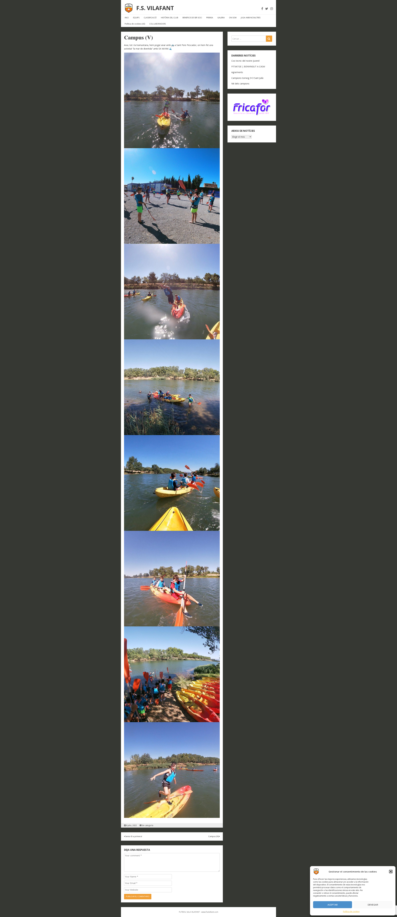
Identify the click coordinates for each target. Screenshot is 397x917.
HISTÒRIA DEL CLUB (169, 17)
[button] (390, 871)
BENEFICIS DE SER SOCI (192, 17)
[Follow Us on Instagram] (271, 9)
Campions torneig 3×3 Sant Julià (247, 77)
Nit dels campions (240, 83)
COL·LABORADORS (157, 23)
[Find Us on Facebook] (262, 9)
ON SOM (232, 17)
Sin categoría (147, 825)
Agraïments (237, 72)
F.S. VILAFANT (155, 8)
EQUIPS (136, 17)
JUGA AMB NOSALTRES (250, 17)
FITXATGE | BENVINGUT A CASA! (248, 66)
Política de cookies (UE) (135, 23)
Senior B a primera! (133, 836)
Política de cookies (351, 911)
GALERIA (221, 17)
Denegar (373, 904)
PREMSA (209, 17)
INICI (127, 17)
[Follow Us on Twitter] (266, 9)
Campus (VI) (213, 836)
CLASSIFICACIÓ (150, 17)
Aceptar (333, 904)
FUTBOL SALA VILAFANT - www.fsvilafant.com (198, 912)
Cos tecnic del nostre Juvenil (245, 60)
